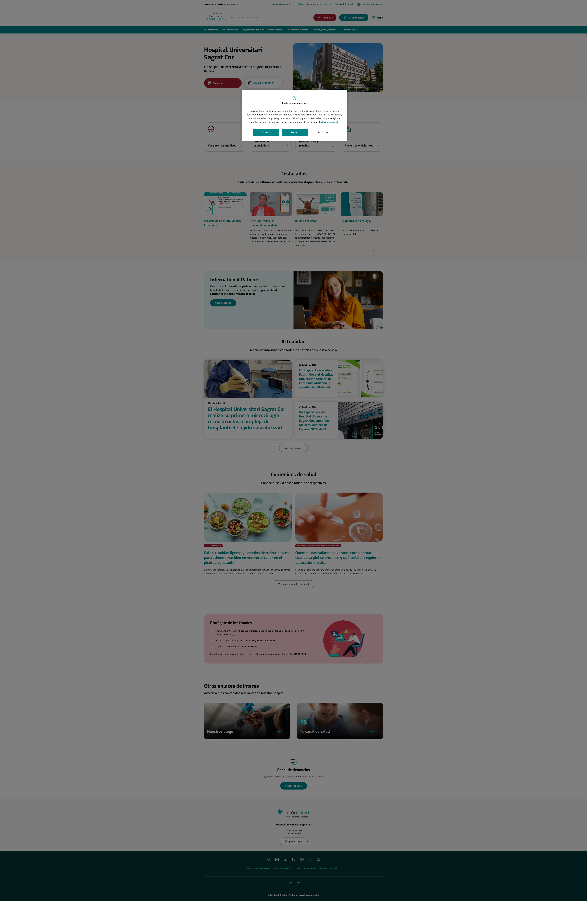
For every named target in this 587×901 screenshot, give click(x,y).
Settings (322, 132)
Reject (294, 132)
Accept (266, 132)
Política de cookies (328, 122)
